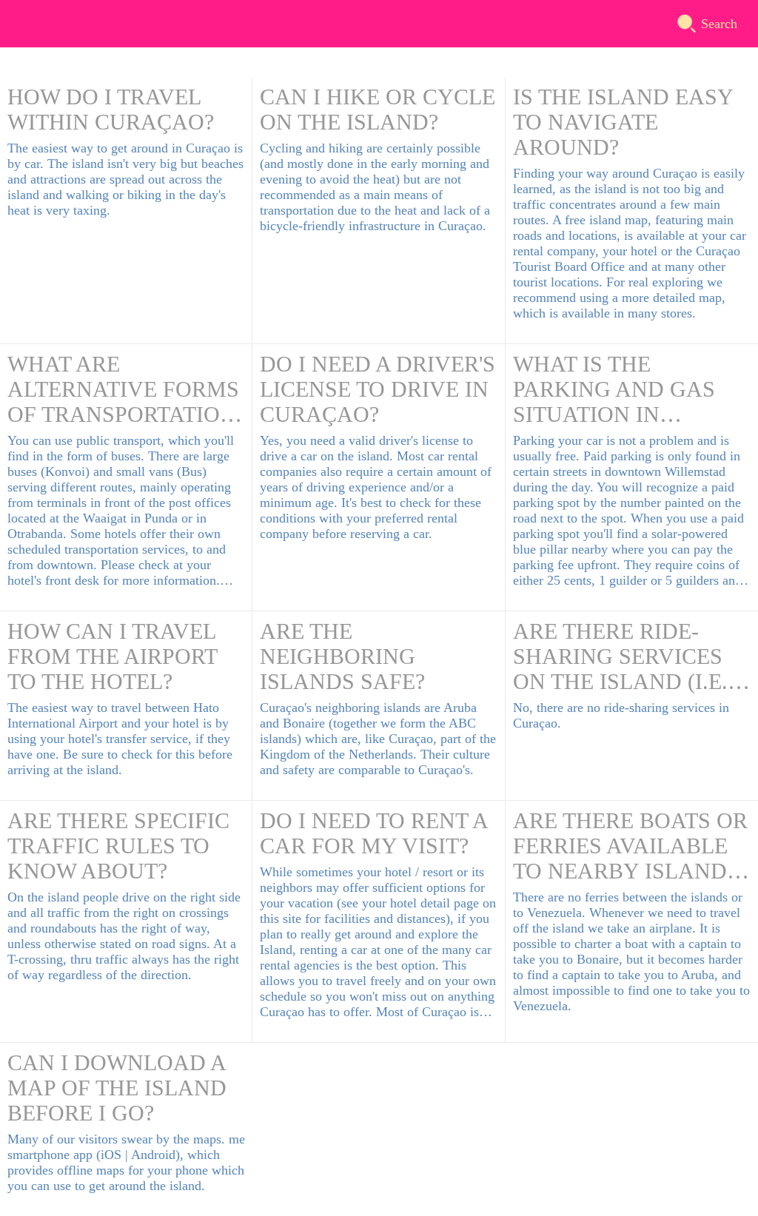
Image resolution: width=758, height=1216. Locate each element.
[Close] (24, 24)
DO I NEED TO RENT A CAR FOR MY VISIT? (373, 833)
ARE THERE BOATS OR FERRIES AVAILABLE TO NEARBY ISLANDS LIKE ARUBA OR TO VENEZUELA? (630, 846)
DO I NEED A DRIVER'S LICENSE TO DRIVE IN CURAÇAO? (377, 389)
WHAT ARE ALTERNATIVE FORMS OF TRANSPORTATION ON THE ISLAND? (123, 389)
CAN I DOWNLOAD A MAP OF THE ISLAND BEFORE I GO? (117, 1087)
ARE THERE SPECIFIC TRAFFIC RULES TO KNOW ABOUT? (118, 845)
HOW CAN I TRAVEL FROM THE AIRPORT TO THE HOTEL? (112, 656)
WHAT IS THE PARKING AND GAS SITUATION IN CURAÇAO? (614, 389)
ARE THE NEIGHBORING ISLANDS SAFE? (342, 656)
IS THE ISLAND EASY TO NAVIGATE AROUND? (623, 121)
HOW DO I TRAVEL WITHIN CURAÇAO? (110, 109)
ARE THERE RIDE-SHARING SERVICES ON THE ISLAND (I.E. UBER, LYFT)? (620, 656)
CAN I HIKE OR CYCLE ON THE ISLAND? (377, 109)
